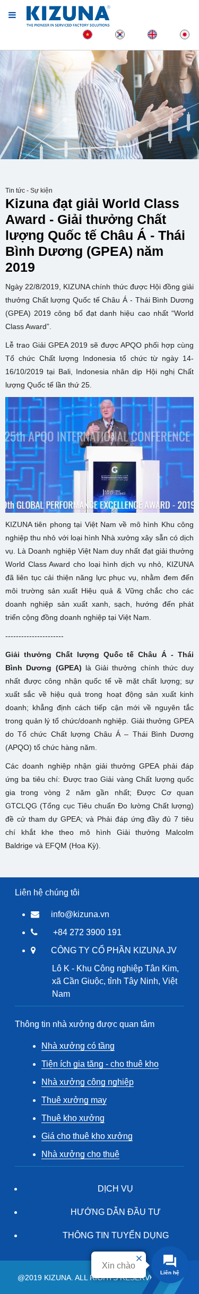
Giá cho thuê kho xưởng (87, 1136)
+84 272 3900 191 (87, 932)
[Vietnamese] (87, 34)
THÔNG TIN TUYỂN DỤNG (116, 1235)
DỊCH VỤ (115, 1188)
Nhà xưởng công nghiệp (87, 1081)
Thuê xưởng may (74, 1100)
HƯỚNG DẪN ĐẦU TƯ (116, 1212)
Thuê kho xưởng (73, 1118)
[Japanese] (184, 34)
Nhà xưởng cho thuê (80, 1154)
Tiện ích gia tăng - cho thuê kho (100, 1063)
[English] (152, 34)
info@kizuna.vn (80, 914)
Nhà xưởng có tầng (78, 1045)
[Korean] (120, 34)
